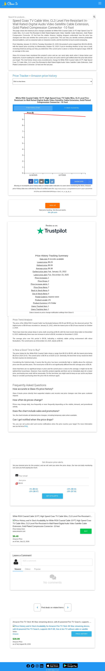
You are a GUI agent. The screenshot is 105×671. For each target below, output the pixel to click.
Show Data (78, 181)
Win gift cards (52, 212)
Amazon (15, 634)
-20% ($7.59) (71, 491)
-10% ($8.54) (71, 489)
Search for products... (17, 17)
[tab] (33, 108)
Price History (81, 634)
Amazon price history (44, 75)
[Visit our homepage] (14, 3)
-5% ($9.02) (33, 489)
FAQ (26, 426)
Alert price (22, 480)
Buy (85, 531)
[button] (37, 607)
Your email (23, 476)
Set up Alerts (52, 496)
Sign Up (52, 205)
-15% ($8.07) (33, 491)
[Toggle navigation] (100, 3)
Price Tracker (21, 75)
